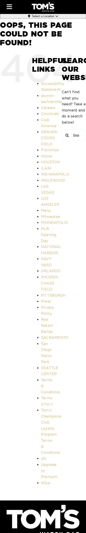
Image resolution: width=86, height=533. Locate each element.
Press (46, 301)
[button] (16, 7)
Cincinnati (50, 114)
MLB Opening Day (48, 235)
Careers (48, 108)
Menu (46, 210)
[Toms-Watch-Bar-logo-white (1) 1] (43, 4)
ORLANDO (51, 271)
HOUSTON (50, 162)
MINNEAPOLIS (54, 223)
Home (46, 156)
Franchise (50, 150)
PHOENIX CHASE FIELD (50, 283)
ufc (44, 458)
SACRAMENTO (54, 338)
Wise (45, 483)
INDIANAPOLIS (55, 174)
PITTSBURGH (53, 295)
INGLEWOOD (53, 180)
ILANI (46, 168)
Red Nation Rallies (47, 326)
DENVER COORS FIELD (49, 138)
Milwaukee (50, 217)
